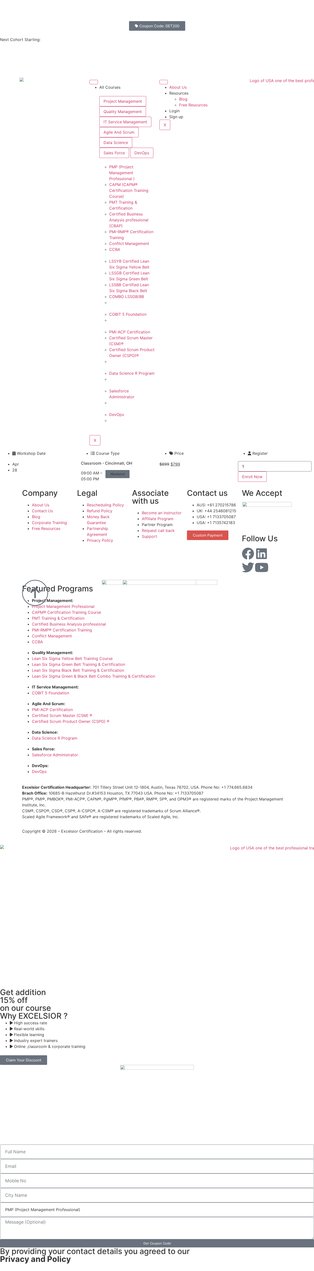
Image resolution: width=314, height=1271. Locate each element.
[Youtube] (261, 567)
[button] (117, 474)
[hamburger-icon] (94, 82)
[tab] (122, 101)
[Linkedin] (261, 553)
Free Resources (193, 104)
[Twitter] (248, 567)
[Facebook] (248, 553)
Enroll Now (252, 476)
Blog (183, 99)
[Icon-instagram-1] (275, 553)
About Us (178, 87)
